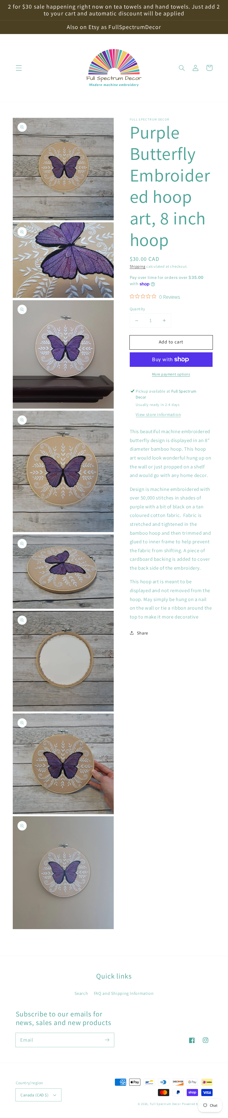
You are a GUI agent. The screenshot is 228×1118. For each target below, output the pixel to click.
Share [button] (142, 633)
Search (81, 993)
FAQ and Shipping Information (124, 993)
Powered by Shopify (197, 1104)
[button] (19, 68)
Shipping (137, 266)
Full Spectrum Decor (165, 1104)
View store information (158, 414)
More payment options (171, 374)
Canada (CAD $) (34, 1095)
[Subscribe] (107, 1040)
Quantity (137, 308)
